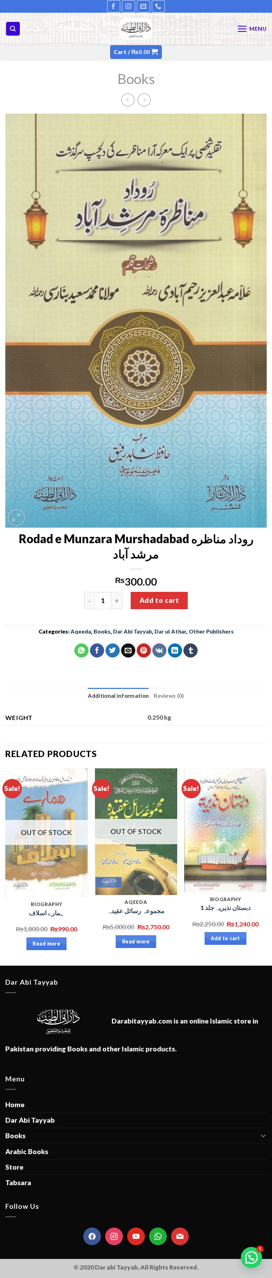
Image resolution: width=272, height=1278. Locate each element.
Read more (46, 944)
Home (14, 1104)
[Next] (266, 866)
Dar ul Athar (170, 631)
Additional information (118, 695)
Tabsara (18, 1182)
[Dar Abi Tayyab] (136, 29)
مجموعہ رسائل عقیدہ (136, 910)
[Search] (13, 29)
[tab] (118, 696)
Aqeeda (80, 631)
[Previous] (5, 866)
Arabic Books (26, 1151)
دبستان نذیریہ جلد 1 (225, 907)
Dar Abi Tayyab (132, 631)
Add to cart (159, 600)
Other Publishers (211, 631)
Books (136, 78)
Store (14, 1167)
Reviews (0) (169, 695)
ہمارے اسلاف (46, 913)
